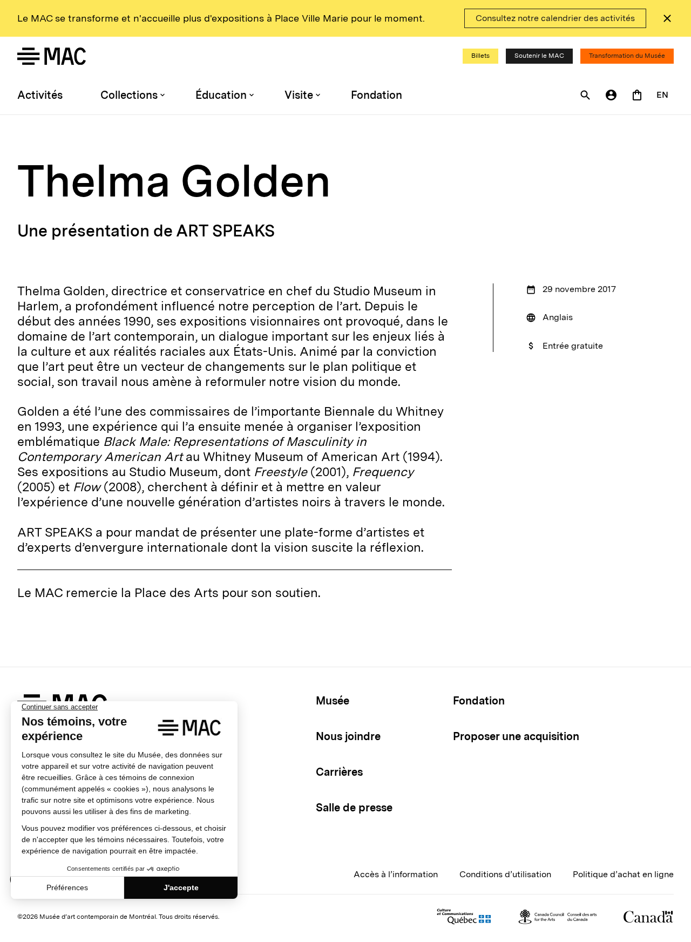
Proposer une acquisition (516, 736)
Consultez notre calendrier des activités (555, 18)
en (662, 95)
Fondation (376, 95)
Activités (40, 95)
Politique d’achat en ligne (623, 874)
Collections (129, 95)
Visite (298, 95)
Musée (332, 700)
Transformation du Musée (627, 55)
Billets (480, 55)
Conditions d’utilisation (505, 874)
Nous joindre (348, 736)
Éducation (221, 95)
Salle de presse (354, 807)
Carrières (339, 771)
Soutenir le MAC (539, 55)
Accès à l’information (396, 874)
